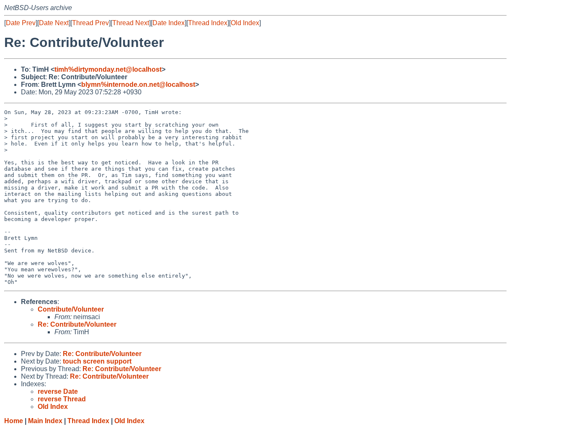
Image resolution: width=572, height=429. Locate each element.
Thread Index (207, 22)
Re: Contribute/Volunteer (77, 324)
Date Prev (21, 22)
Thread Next (130, 22)
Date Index (168, 22)
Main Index (45, 420)
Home (13, 420)
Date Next (54, 22)
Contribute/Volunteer (71, 309)
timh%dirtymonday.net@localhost (108, 69)
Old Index (245, 22)
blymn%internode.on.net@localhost (138, 84)
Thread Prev (90, 22)
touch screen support (97, 361)
